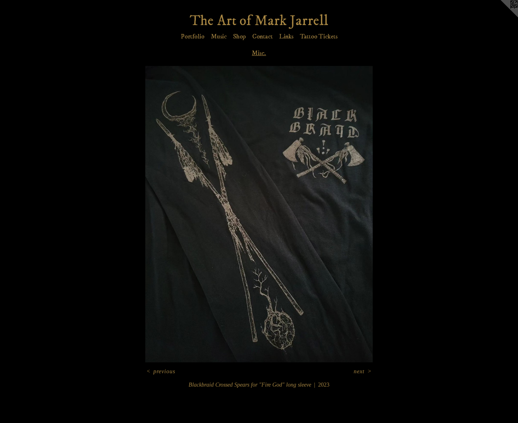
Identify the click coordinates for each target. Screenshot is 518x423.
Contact (262, 36)
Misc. (259, 53)
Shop (239, 36)
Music (219, 36)
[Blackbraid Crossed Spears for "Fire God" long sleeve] (259, 214)
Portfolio (192, 36)
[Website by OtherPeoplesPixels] (502, 16)
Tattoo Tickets (319, 36)
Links (286, 36)
